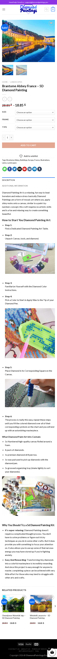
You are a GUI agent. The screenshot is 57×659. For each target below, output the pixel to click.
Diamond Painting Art (12, 192)
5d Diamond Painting (38, 525)
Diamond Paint (16, 436)
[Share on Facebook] (9, 169)
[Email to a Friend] (19, 169)
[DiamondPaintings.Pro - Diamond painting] (28, 9)
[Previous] (6, 41)
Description (8, 180)
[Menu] (3, 9)
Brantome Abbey (13, 160)
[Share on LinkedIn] (34, 169)
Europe (31, 160)
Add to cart (28, 145)
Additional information (15, 186)
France (37, 160)
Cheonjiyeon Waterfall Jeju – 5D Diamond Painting (13, 616)
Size (4, 112)
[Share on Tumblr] (39, 169)
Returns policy (26, 651)
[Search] (46, 9)
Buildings (23, 160)
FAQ (37, 651)
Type (4, 127)
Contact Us (14, 649)
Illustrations (45, 160)
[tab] (28, 180)
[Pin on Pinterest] (24, 169)
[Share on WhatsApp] (4, 169)
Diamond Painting (35, 220)
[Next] (50, 41)
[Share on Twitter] (14, 169)
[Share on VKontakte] (29, 169)
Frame (5, 120)
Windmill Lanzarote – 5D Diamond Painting (40, 616)
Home (5, 82)
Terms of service (40, 649)
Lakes (4, 163)
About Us (25, 649)
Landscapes (16, 82)
